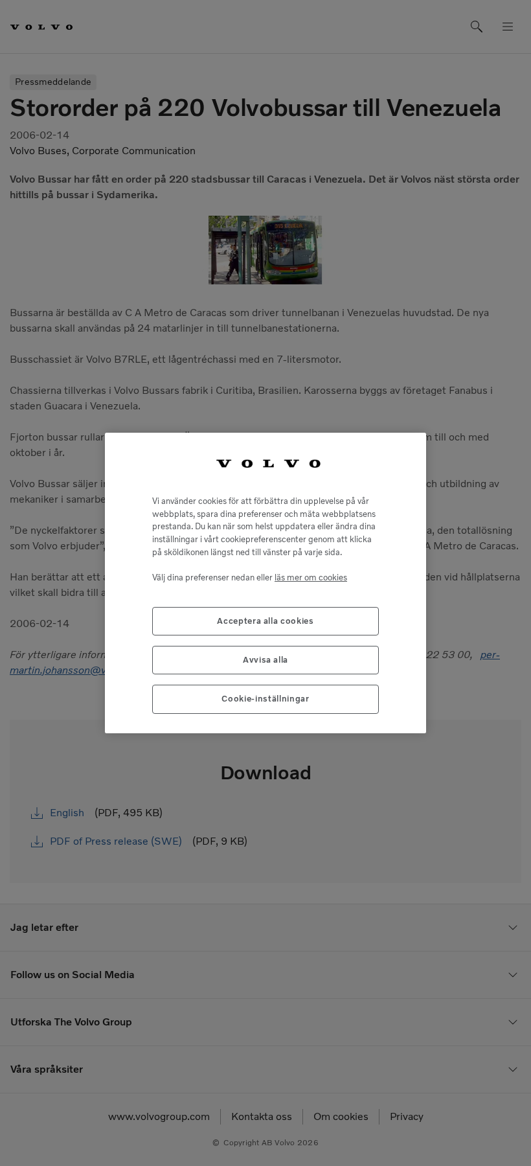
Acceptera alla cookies (265, 621)
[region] (265, 583)
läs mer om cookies (311, 577)
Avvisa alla (265, 660)
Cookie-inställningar (265, 698)
